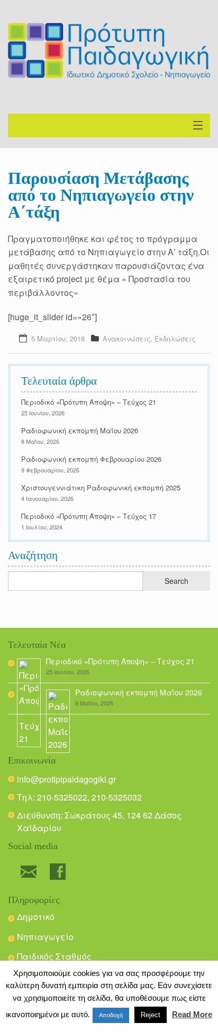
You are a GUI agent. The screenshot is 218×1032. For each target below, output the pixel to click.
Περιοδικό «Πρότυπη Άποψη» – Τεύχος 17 (88, 516)
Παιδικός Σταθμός (54, 956)
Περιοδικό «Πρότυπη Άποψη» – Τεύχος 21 (88, 402)
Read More (192, 1014)
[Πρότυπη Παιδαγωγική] (109, 51)
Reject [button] (150, 1015)
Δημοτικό (35, 916)
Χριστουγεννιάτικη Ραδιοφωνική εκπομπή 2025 (100, 487)
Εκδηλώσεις (175, 338)
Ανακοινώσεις (126, 338)
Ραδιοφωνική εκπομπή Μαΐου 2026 (79, 430)
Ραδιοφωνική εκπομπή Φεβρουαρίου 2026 (91, 459)
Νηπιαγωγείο (45, 937)
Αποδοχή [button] (111, 1015)
